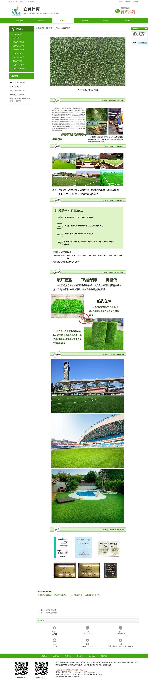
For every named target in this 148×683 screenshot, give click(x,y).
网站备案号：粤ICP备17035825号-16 (68, 676)
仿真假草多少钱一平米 (92, 595)
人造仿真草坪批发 (77, 595)
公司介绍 (41, 21)
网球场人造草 (17, 61)
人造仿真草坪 (17, 34)
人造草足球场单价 (51, 613)
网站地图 (135, 2)
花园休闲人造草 (18, 65)
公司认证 (106, 21)
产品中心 (63, 21)
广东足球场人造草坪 (75, 665)
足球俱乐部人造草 (19, 50)
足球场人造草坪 (18, 42)
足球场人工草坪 (18, 46)
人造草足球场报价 (51, 610)
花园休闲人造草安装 (45, 595)
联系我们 (128, 21)
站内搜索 (127, 2)
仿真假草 (16, 38)
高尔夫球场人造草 (19, 69)
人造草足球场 (17, 53)
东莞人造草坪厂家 (71, 662)
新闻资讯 (85, 21)
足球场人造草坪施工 (61, 595)
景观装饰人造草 (18, 57)
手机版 (121, 2)
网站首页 (20, 21)
